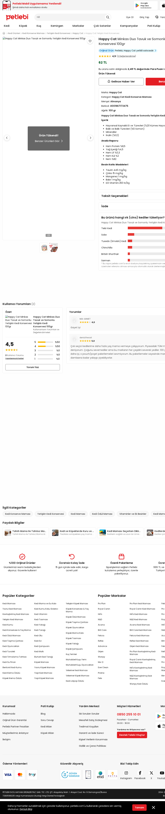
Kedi (7, 26)
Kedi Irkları (46, 726)
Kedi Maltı (39, 651)
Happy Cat (108, 39)
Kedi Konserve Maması (17, 514)
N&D (100, 619)
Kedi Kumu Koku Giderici (46, 608)
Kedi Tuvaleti (9, 651)
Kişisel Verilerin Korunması (93, 739)
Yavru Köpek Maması (44, 667)
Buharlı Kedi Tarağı (43, 656)
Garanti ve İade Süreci (91, 733)
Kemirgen (57, 26)
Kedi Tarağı (39, 630)
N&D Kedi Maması (138, 619)
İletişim (6, 739)
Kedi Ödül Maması (102, 514)
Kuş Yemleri (71, 654)
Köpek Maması (41, 662)
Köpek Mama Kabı (75, 633)
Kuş (39, 26)
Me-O (100, 662)
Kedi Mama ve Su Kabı (45, 603)
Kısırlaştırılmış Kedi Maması (16, 614)
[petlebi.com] (4, 33)
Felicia (101, 635)
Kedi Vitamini (40, 614)
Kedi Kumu (8, 624)
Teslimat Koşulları (88, 726)
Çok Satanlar (102, 26)
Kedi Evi (38, 640)
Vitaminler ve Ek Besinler (132, 514)
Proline (101, 673)
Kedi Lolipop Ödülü (75, 681)
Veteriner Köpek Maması (77, 675)
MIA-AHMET (85, 318)
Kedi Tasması (41, 619)
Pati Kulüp (153, 26)
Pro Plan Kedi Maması (140, 603)
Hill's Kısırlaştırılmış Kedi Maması (141, 669)
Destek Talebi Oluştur (132, 735)
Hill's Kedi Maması (138, 614)
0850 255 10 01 (129, 714)
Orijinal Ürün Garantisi (15, 720)
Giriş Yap (144, 17)
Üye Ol (129, 17)
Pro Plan (102, 603)
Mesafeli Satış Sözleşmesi (93, 720)
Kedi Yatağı (39, 624)
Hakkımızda (9, 713)
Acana (101, 624)
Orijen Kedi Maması (139, 646)
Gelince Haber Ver (123, 81)
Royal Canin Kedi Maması (142, 608)
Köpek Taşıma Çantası (77, 622)
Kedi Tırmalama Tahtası (15, 656)
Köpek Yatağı (72, 643)
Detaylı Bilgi (26, 809)
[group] (26, 532)
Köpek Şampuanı (74, 649)
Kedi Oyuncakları (11, 646)
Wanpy (101, 656)
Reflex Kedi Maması (139, 640)
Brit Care (102, 630)
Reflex (100, 640)
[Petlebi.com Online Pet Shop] (17, 17)
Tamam (139, 807)
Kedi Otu (38, 635)
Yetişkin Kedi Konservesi (50, 514)
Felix (100, 678)
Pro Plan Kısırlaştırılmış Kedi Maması (142, 653)
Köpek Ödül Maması (76, 616)
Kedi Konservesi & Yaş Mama (17, 630)
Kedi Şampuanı (41, 646)
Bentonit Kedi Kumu (12, 667)
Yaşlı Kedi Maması (43, 673)
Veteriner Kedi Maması (77, 670)
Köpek (23, 26)
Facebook (140, 778)
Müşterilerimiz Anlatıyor (16, 733)
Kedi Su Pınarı (9, 662)
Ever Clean (103, 667)
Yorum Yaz (33, 367)
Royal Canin (104, 608)
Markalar (78, 26)
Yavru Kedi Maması (12, 608)
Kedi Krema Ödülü (11, 673)
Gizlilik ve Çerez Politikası (92, 746)
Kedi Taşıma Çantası (13, 640)
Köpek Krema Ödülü (12, 678)
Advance (102, 646)
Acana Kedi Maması (140, 624)
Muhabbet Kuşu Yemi (76, 659)
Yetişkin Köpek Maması (77, 603)
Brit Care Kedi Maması (140, 630)
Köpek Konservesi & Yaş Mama (77, 610)
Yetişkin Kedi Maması (13, 619)
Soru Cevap (47, 720)
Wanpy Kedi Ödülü (139, 683)
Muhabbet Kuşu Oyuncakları (79, 664)
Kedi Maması (78, 514)
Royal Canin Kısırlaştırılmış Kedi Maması (142, 661)
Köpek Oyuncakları (75, 627)
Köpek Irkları (47, 733)
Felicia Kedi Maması (139, 635)
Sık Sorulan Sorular (89, 713)
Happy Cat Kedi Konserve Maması (132, 97)
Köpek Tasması (73, 638)
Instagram (126, 778)
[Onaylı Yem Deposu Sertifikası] (88, 775)
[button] (90, 138)
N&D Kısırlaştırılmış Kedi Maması (141, 677)
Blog (43, 713)
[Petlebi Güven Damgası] (70, 775)
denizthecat (86, 337)
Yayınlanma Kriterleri (14, 358)
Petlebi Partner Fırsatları (16, 726)
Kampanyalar (129, 26)
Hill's (100, 614)
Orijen (100, 651)
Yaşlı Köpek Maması (44, 678)
